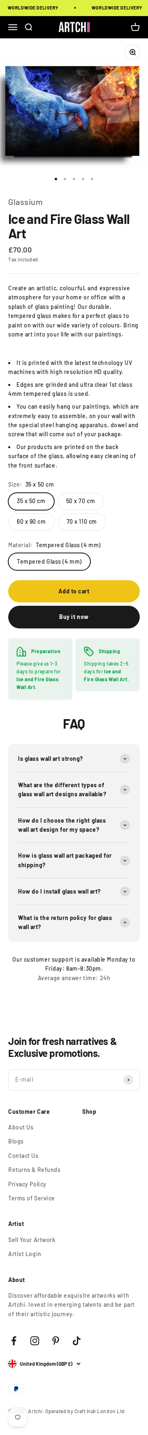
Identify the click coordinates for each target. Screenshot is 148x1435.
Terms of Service (31, 1198)
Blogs (16, 1141)
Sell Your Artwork (32, 1239)
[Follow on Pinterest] (55, 1340)
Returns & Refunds (34, 1169)
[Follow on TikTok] (76, 1340)
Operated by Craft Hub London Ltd (85, 1411)
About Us (20, 1127)
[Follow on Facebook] (13, 1340)
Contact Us (23, 1155)
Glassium (25, 202)
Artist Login (25, 1253)
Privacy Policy (27, 1184)
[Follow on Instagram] (34, 1340)
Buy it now (74, 616)
